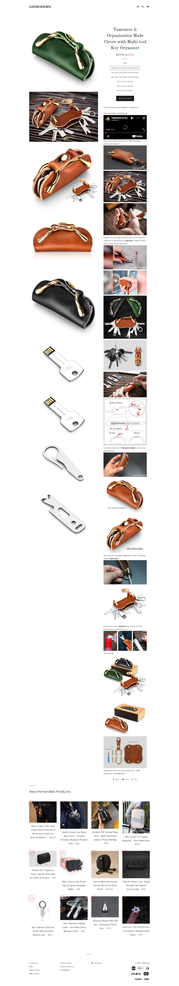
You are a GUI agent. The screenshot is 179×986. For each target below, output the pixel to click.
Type (125, 63)
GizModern (145, 963)
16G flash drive (125, 86)
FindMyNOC (65, 970)
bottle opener (125, 90)
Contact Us (33, 963)
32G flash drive (125, 82)
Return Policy (34, 970)
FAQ (31, 966)
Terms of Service (67, 966)
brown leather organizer (125, 77)
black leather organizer (125, 73)
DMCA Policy (34, 974)
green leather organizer (125, 68)
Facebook (98, 963)
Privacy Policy (65, 963)
